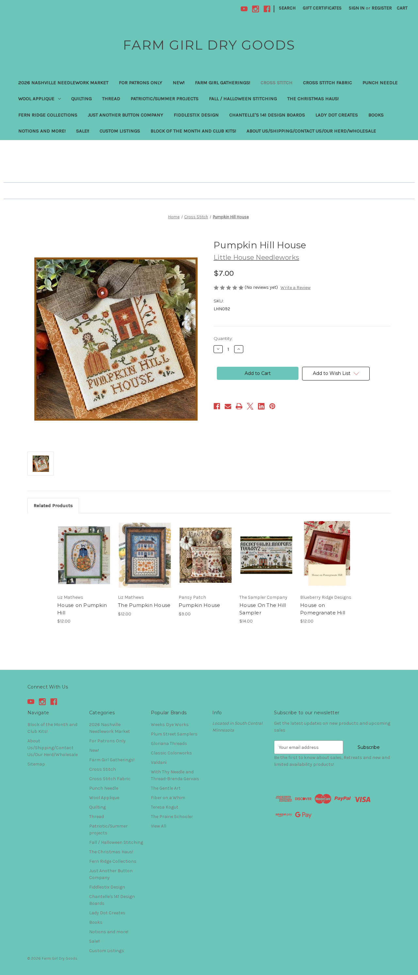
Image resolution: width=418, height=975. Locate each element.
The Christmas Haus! (313, 98)
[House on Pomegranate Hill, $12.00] (327, 555)
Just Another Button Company (125, 115)
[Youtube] (244, 9)
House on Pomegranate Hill (322, 609)
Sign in (356, 8)
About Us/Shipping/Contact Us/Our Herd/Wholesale (311, 131)
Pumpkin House (199, 605)
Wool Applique (36, 98)
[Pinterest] (272, 406)
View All (158, 826)
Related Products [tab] (53, 505)
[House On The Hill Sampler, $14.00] (266, 555)
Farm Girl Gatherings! (222, 82)
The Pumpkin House (144, 605)
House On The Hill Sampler (262, 609)
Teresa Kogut (164, 807)
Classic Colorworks (171, 753)
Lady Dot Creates (336, 115)
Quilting (81, 98)
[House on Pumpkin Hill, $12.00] (84, 555)
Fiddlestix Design (196, 115)
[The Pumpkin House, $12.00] (145, 555)
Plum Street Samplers (174, 734)
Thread (111, 98)
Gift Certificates (322, 8)
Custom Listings (120, 131)
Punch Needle (380, 82)
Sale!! (82, 131)
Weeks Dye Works (170, 724)
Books (376, 115)
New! (179, 82)
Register (382, 8)
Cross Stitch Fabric (327, 82)
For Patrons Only (140, 82)
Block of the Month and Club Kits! (193, 131)
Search (287, 8)
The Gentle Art (166, 788)
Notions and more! (42, 131)
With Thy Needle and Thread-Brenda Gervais (175, 775)
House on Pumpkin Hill (82, 609)
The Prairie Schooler (172, 816)
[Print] (239, 406)
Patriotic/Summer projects (165, 98)
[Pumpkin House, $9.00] (206, 555)
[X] (250, 406)
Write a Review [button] (296, 287)
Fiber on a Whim (168, 797)
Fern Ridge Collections (47, 115)
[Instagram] (255, 9)
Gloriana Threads (169, 743)
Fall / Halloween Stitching (243, 98)
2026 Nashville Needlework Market (63, 82)
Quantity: (223, 338)
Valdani (159, 762)
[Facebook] (267, 9)
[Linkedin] (261, 406)
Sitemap (36, 764)
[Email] (228, 406)
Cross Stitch (277, 82)
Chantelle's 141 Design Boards (267, 115)
